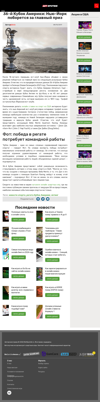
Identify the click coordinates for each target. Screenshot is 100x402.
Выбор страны (43, 363)
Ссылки (10, 380)
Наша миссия (12, 368)
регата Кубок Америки (38, 195)
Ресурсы (41, 372)
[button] (38, 199)
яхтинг (54, 195)
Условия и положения (15, 372)
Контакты (10, 384)
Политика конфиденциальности (15, 376)
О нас (9, 363)
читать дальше (18, 220)
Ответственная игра (14, 388)
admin (12, 25)
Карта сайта (42, 368)
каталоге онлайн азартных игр (46, 185)
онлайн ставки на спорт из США (36, 106)
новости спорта (17, 195)
